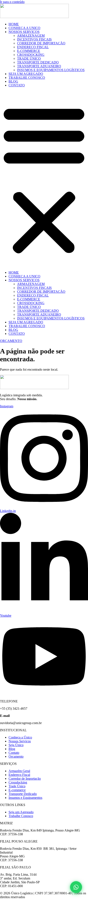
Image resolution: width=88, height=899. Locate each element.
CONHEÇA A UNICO (24, 28)
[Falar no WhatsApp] (76, 887)
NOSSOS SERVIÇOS (24, 32)
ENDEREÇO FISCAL (33, 47)
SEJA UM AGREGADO (26, 74)
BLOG (13, 81)
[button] (44, 179)
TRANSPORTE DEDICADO (38, 62)
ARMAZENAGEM (31, 35)
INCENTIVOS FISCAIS (34, 39)
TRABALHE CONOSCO (27, 77)
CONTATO (17, 85)
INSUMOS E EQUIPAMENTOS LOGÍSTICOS (51, 70)
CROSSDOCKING (30, 54)
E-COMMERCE (28, 51)
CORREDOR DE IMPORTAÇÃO (41, 43)
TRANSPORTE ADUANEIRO (39, 66)
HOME (14, 24)
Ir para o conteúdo (12, 2)
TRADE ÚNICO (29, 58)
